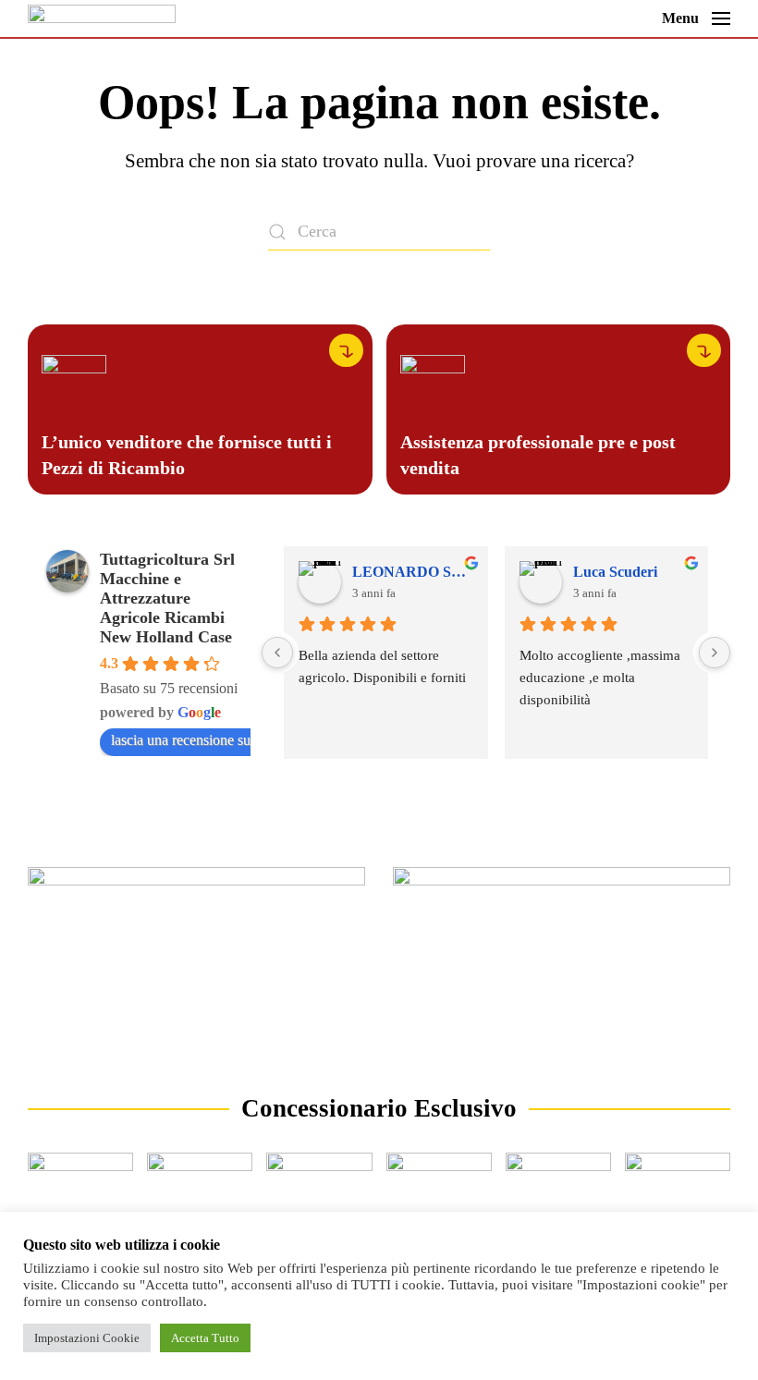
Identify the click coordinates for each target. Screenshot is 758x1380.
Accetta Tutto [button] (205, 1338)
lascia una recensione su (181, 740)
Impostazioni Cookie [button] (87, 1338)
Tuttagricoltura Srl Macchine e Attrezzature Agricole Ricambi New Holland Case (167, 598)
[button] (696, 18)
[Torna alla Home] (102, 18)
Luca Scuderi (615, 572)
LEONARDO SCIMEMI (412, 572)
